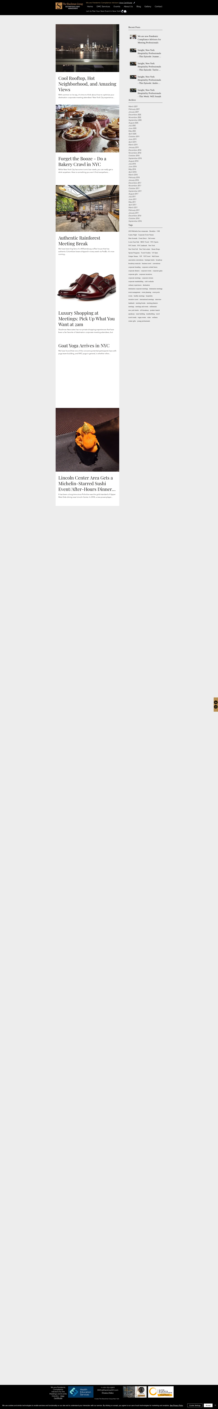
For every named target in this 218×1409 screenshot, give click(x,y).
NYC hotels (132, 245)
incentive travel (133, 299)
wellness (154, 317)
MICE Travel (144, 242)
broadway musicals (134, 263)
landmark (131, 303)
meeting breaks (140, 303)
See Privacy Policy (176, 1405)
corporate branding (134, 267)
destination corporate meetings (138, 289)
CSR (158, 231)
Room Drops (156, 249)
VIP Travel (146, 256)
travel (158, 314)
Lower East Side (133, 242)
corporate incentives (145, 274)
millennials (153, 306)
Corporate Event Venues (146, 235)
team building (140, 314)
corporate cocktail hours (149, 267)
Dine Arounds (132, 238)
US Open (155, 253)
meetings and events (141, 306)
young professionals (143, 321)
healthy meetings (139, 296)
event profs (156, 292)
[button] (125, 3)
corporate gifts (133, 274)
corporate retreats (147, 278)
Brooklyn (152, 231)
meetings (131, 306)
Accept (208, 1405)
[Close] (215, 1405)
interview (158, 299)
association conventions (135, 260)
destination (146, 285)
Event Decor (143, 238)
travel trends (132, 317)
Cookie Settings (195, 1405)
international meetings (147, 299)
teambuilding (150, 314)
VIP (140, 256)
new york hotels (133, 310)
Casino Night (132, 235)
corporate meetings (134, 278)
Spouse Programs (134, 253)
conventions (156, 263)
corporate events (146, 271)
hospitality (149, 296)
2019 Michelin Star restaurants (138, 231)
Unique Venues (133, 256)
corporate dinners (134, 271)
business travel (146, 263)
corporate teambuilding (135, 281)
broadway (159, 260)
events (130, 296)
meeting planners (152, 303)
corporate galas (157, 271)
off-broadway (144, 310)
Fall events (151, 238)
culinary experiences (134, 285)
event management (134, 292)
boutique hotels (150, 260)
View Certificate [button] (59, 1397)
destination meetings (155, 289)
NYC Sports (154, 242)
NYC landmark (142, 245)
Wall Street (155, 256)
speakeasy (131, 314)
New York (151, 245)
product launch (155, 310)
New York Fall (133, 249)
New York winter (144, 249)
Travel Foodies (146, 253)
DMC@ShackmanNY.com (107, 1390)
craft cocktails (149, 281)
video (149, 317)
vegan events (142, 317)
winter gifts (132, 321)
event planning (146, 292)
